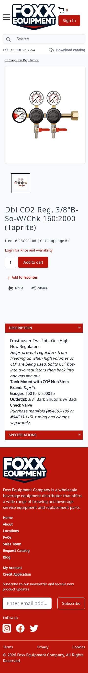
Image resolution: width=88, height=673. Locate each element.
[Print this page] (16, 287)
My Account (12, 567)
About (8, 524)
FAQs (7, 537)
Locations (11, 530)
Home (8, 517)
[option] (20, 185)
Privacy (42, 647)
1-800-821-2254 (24, 50)
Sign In (69, 20)
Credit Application (17, 574)
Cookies (78, 647)
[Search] (8, 38)
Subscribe (71, 603)
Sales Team (12, 544)
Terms (8, 647)
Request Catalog (16, 550)
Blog (6, 557)
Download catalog (70, 50)
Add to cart (33, 262)
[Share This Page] (39, 287)
